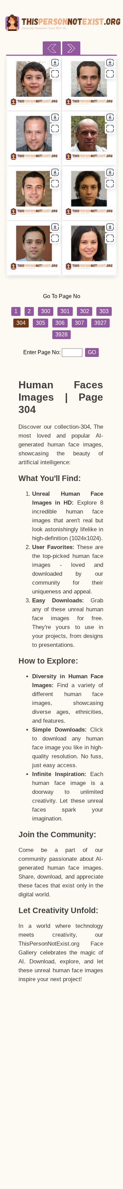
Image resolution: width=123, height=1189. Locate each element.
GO (92, 352)
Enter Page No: (42, 352)
